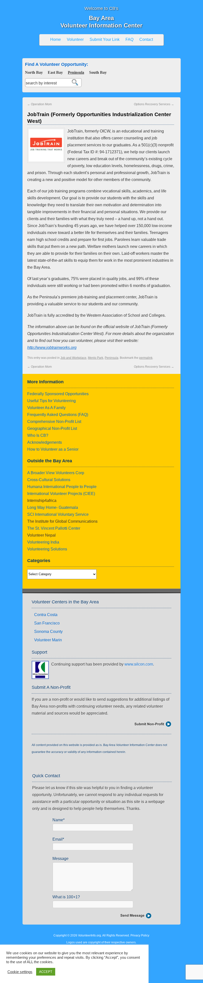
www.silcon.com (139, 664)
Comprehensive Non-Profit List (54, 421)
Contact (146, 39)
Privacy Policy (139, 935)
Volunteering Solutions (47, 549)
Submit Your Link (105, 39)
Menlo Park (95, 358)
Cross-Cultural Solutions (48, 480)
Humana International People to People (62, 487)
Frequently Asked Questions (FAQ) (57, 415)
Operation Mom (39, 104)
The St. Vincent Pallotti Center (53, 528)
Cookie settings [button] (19, 972)
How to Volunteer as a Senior (52, 449)
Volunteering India (43, 542)
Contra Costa (45, 615)
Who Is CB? (37, 435)
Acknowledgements (44, 442)
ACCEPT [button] (45, 972)
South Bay (98, 72)
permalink (145, 358)
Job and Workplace (73, 358)
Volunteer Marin (48, 640)
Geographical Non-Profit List (52, 428)
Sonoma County (48, 631)
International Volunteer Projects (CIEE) (61, 494)
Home (55, 39)
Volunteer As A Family (46, 408)
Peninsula (76, 72)
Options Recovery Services (154, 104)
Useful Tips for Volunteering (51, 401)
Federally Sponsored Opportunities (58, 394)
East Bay (55, 72)
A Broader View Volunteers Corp (55, 473)
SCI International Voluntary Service (58, 514)
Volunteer (75, 39)
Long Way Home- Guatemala (52, 507)
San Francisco (47, 623)
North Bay (34, 72)
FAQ (129, 39)
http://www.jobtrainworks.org (51, 347)
